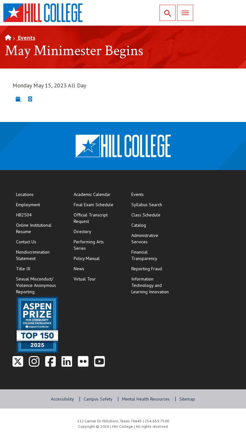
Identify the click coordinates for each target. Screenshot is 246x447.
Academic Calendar (92, 194)
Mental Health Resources (146, 399)
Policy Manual (87, 258)
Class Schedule (153, 215)
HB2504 (24, 215)
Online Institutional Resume (38, 228)
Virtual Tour (85, 279)
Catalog (138, 225)
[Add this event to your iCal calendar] (18, 98)
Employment (28, 204)
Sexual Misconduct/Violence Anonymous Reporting (36, 285)
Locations (25, 194)
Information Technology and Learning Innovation (150, 285)
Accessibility (62, 399)
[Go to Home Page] (8, 37)
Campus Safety (98, 399)
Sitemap (187, 399)
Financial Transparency (144, 255)
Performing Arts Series (89, 245)
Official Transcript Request (96, 218)
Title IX (23, 269)
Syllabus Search (146, 204)
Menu (185, 13)
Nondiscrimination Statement (33, 255)
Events (25, 37)
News (79, 269)
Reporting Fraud (146, 269)
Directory (82, 231)
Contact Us (38, 242)
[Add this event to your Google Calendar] (30, 98)
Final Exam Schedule (96, 204)
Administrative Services (144, 238)
